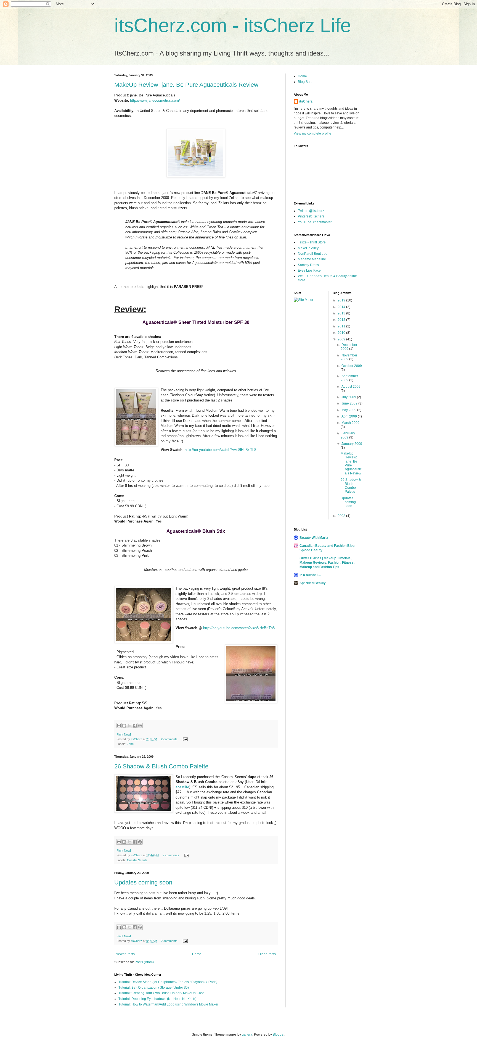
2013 (342, 313)
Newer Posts (125, 954)
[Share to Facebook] (134, 725)
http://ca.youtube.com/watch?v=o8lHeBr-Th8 (220, 450)
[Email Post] (184, 739)
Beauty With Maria (314, 538)
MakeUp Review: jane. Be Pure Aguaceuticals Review (186, 84)
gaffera (247, 1034)
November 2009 (349, 357)
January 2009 (351, 444)
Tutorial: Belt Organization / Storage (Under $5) (153, 987)
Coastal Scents (137, 860)
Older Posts (267, 954)
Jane (130, 743)
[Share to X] (129, 725)
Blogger (278, 1034)
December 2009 (349, 347)
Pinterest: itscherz (311, 216)
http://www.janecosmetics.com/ (155, 100)
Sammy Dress (308, 265)
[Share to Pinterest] (140, 725)
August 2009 (351, 386)
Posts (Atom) (144, 962)
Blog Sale (305, 82)
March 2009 (350, 423)
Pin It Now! (123, 734)
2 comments (169, 739)
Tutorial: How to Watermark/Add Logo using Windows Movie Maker (168, 1004)
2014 (342, 307)
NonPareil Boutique (312, 254)
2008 (342, 516)
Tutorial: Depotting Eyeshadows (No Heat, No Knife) (157, 999)
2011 (342, 326)
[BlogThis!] (124, 725)
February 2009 (348, 435)
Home (196, 954)
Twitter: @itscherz (311, 211)
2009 (342, 339)
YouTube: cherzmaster (315, 222)
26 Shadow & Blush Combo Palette (161, 766)
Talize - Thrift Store (312, 242)
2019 (342, 300)
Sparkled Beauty (313, 583)
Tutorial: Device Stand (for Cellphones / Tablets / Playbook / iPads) (168, 982)
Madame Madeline (312, 259)
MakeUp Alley (308, 248)
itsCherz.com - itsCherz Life (232, 25)
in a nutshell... (310, 575)
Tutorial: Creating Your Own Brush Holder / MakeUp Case (161, 993)
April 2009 (349, 416)
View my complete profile (312, 133)
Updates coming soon (143, 882)
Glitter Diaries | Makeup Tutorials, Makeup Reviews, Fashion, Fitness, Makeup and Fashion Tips (327, 562)
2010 (342, 333)
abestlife (182, 787)
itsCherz (137, 739)
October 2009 (351, 366)
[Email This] (119, 725)
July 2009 (349, 397)
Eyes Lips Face (309, 270)
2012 (342, 320)
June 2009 (349, 403)
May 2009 (349, 410)
